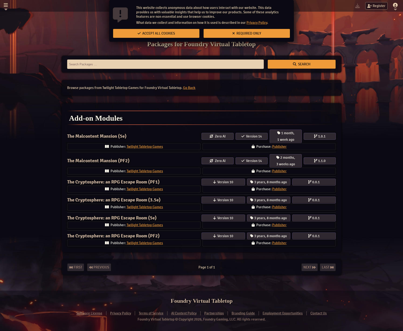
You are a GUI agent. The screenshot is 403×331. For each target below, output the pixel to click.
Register (379, 6)
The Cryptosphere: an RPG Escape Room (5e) (112, 218)
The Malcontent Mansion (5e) (97, 136)
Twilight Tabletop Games (145, 146)
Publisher (279, 146)
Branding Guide (243, 313)
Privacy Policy (257, 23)
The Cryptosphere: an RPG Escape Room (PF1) (113, 182)
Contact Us (318, 313)
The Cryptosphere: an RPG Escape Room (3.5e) (114, 200)
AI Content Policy (184, 313)
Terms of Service (151, 313)
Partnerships (214, 313)
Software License (89, 313)
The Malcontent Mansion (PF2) (98, 161)
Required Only (248, 33)
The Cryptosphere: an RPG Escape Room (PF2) (113, 236)
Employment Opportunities (283, 313)
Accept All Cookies (158, 33)
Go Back (189, 88)
